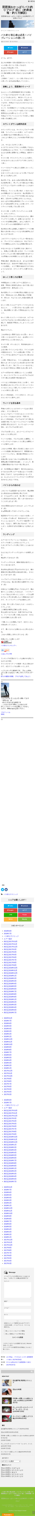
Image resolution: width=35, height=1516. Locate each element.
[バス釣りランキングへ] (6, 641)
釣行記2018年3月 (10, 981)
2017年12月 (8, 1071)
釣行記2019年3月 (10, 1005)
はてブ (25, 52)
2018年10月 (8, 1044)
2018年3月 (8, 1063)
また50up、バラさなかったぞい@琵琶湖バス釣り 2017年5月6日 (19, 1358)
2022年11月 (8, 1018)
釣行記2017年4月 (10, 952)
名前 (6, 1301)
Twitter (11, 47)
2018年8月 (8, 1050)
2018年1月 (8, 1068)
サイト (6, 1314)
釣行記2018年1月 (10, 976)
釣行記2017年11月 (10, 944)
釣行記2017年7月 (10, 960)
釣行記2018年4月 (10, 984)
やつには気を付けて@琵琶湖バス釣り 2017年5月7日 (18, 1363)
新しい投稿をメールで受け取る (15, 1334)
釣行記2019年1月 (10, 999)
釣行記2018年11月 (10, 970)
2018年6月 (8, 1055)
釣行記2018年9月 (10, 997)
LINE (10, 914)
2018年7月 (8, 1052)
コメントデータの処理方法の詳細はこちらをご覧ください (17, 1348)
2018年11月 (8, 1042)
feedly (25, 919)
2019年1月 (8, 1036)
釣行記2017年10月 (10, 941)
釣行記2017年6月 (10, 957)
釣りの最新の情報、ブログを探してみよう (16, 676)
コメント (6, 1281)
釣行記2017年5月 (10, 955)
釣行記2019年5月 (10, 1010)
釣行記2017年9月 (10, 965)
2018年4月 (8, 1060)
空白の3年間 (17, 1389)
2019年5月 (8, 1026)
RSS (11, 919)
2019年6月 (8, 931)
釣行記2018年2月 (10, 978)
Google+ (11, 52)
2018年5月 (8, 1057)
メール (6, 1308)
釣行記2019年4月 (10, 1007)
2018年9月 (8, 1047)
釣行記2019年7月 (10, 1012)
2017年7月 (8, 1084)
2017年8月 (8, 1081)
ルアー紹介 (8, 939)
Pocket (24, 914)
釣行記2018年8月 (10, 994)
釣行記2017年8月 (10, 962)
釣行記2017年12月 (10, 947)
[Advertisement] (17, 802)
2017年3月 (8, 1094)
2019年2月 (8, 1034)
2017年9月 (8, 1079)
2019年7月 (8, 934)
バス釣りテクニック (11, 894)
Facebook (25, 47)
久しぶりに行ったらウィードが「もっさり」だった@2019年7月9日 (23, 1409)
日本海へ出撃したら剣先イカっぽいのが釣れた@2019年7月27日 (23, 1400)
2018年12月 (8, 1039)
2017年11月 (8, 1073)
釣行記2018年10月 (10, 968)
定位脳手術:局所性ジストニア (22, 1381)
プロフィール (5, 712)
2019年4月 (8, 1029)
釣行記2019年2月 (10, 1002)
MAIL (3, 714)
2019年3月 (8, 1031)
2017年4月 (8, 1092)
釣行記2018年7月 (10, 991)
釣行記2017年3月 (10, 949)
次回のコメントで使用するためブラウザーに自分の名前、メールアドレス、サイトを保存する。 (17, 1325)
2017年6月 (8, 1086)
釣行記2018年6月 (10, 989)
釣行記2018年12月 (10, 973)
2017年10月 (8, 1076)
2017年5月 (8, 1089)
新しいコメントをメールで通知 (15, 1331)
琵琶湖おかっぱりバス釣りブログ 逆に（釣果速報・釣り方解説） (17, 10)
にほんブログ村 (6, 654)
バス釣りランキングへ (9, 645)
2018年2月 (8, 1065)
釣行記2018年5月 (10, 986)
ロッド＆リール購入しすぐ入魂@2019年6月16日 (23, 1417)
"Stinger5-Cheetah (22, 1510)
